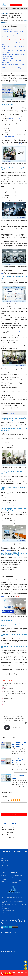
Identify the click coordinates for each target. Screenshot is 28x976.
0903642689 (17, 851)
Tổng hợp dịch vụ (16, 882)
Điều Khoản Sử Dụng (16, 880)
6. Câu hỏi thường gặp (7, 58)
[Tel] (2, 974)
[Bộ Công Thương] (4, 927)
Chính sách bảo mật (16, 877)
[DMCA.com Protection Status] (13, 927)
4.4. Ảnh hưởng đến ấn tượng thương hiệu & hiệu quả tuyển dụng (14, 51)
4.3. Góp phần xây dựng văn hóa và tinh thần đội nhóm (13, 47)
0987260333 (6, 851)
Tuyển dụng (4, 879)
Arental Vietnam (4, 13)
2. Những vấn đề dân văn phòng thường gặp (13, 31)
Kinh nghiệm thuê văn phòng (8, 829)
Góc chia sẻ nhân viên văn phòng (10, 837)
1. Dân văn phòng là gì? (7, 29)
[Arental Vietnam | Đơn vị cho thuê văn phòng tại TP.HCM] (3, 4)
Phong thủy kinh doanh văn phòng (10, 834)
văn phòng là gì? (10, 413)
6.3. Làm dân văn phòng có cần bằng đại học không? (13, 68)
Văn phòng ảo (3, 858)
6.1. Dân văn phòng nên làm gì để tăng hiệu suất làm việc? (12, 61)
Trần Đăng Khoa (16, 727)
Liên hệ (2, 881)
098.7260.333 (8, 974)
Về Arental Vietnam (3, 876)
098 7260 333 (8, 908)
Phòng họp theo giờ (5, 862)
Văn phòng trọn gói (4, 865)
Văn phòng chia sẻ (4, 860)
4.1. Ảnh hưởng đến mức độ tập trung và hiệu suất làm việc (13, 40)
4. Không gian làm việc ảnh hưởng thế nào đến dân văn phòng (13, 36)
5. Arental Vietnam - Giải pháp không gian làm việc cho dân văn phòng (13, 55)
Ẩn (25, 26)
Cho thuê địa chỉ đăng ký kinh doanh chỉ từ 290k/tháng (18, 777)
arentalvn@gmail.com (9, 910)
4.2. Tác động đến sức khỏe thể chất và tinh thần (13, 43)
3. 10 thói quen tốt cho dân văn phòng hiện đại (13, 33)
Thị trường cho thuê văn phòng (9, 832)
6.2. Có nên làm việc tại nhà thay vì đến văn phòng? (13, 65)
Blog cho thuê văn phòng (9, 823)
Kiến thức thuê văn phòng (8, 827)
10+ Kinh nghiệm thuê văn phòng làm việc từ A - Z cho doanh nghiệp (19, 744)
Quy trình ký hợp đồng (17, 875)
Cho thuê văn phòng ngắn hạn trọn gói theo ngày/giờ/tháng (19, 760)
